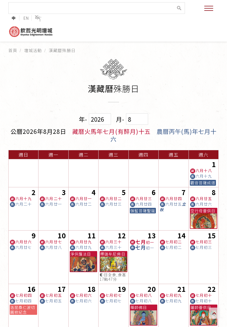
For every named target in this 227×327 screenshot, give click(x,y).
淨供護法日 (80, 254)
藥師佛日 (138, 307)
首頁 (12, 50)
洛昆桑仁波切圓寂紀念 (22, 310)
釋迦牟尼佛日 (112, 254)
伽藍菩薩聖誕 (142, 210)
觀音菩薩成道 (202, 182)
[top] (214, 313)
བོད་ (38, 18)
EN (26, 18)
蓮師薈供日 (200, 307)
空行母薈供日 (202, 210)
